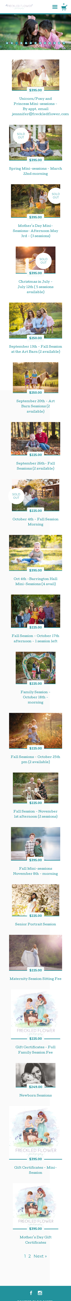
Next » (40, 1256)
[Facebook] (31, 1293)
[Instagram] (40, 1293)
